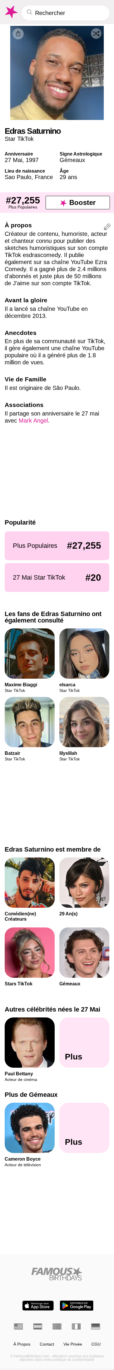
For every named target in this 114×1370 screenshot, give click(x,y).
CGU (96, 1344)
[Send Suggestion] (107, 227)
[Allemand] (95, 1326)
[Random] (96, 33)
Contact (47, 1344)
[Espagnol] (37, 1326)
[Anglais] (18, 1326)
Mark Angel (33, 420)
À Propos (21, 1344)
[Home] (57, 1274)
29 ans (68, 177)
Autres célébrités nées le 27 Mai (52, 1009)
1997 (32, 160)
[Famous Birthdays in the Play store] (77, 1306)
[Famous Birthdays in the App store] (38, 1306)
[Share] (18, 33)
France (44, 177)
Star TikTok (19, 139)
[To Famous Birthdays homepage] (11, 12)
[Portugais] (57, 1326)
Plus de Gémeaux (31, 1095)
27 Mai (13, 160)
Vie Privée (72, 1344)
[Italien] (76, 1326)
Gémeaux (72, 160)
